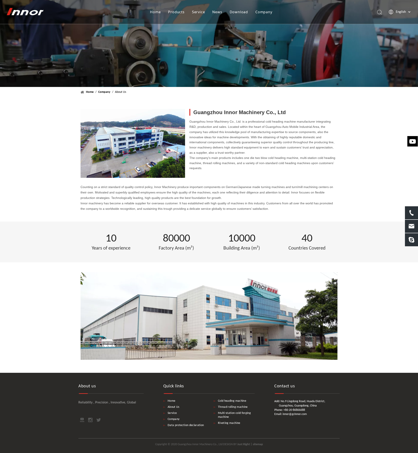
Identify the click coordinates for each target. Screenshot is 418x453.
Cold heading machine (232, 401)
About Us (173, 407)
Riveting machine (229, 423)
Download (239, 12)
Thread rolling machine (233, 407)
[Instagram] (90, 419)
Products (176, 12)
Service (198, 12)
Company (263, 12)
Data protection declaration (186, 425)
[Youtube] (82, 419)
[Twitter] (98, 419)
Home (155, 12)
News (217, 12)
